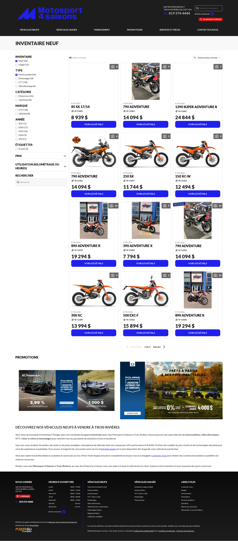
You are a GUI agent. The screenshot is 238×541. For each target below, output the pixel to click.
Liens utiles (188, 482)
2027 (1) (22, 123)
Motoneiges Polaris (94, 510)
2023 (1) (22, 139)
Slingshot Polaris (93, 513)
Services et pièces (169, 29)
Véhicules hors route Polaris (97, 507)
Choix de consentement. (185, 531)
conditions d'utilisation (167, 531)
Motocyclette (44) (27, 74)
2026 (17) (23, 127)
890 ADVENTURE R (85, 246)
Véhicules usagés (66, 29)
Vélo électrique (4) (27, 86)
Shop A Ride (34, 525)
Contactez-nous (207, 29)
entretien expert (108, 449)
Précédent (136, 346)
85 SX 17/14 (80, 107)
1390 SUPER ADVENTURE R (196, 107)
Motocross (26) (25, 96)
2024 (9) (22, 135)
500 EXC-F (131, 315)
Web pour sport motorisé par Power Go (62, 522)
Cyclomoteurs (92, 493)
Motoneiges (91, 500)
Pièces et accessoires (189, 507)
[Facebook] (212, 14)
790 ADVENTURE (136, 107)
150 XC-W (183, 176)
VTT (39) (22, 82)
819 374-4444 (179, 13)
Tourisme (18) (25, 99)
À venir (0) (23, 148)
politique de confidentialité (144, 531)
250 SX (128, 176)
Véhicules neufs (29, 29)
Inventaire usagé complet (143, 487)
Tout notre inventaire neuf (97, 487)
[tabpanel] (64, 497)
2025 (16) (23, 131)
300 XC (76, 315)
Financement (102, 29)
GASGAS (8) (24, 113)
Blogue (183, 490)
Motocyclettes (92, 490)
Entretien (184, 503)
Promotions (134, 29)
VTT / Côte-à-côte (93, 497)
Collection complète (94, 517)
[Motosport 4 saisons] (49, 13)
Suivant (157, 346)
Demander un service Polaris (192, 510)
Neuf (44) (23, 60)
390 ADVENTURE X (137, 246)
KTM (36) (23, 109)
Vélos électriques (93, 503)
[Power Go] (46, 530)
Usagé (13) (23, 64)
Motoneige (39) (25, 78)
